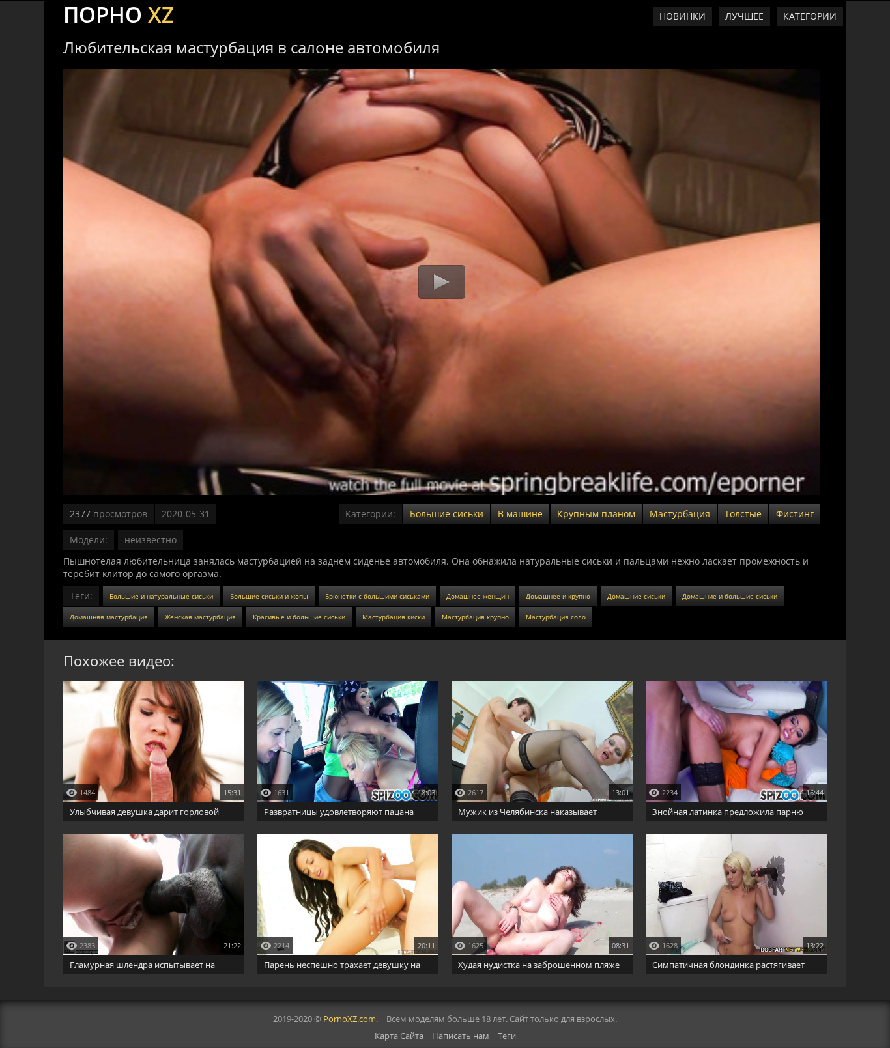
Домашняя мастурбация (109, 616)
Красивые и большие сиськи (299, 616)
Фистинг (795, 513)
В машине (520, 513)
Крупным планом (596, 513)
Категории (810, 16)
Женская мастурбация (200, 616)
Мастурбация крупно (475, 616)
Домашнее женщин (477, 596)
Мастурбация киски (393, 616)
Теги (507, 1035)
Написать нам (460, 1035)
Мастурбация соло (556, 616)
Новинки (682, 16)
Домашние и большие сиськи (729, 596)
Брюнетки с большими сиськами (377, 596)
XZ (118, 13)
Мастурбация (680, 513)
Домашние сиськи (636, 596)
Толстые (743, 513)
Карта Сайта (399, 1035)
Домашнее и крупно (558, 596)
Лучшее (744, 16)
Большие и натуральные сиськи (161, 596)
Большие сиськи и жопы (269, 596)
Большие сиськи (446, 513)
